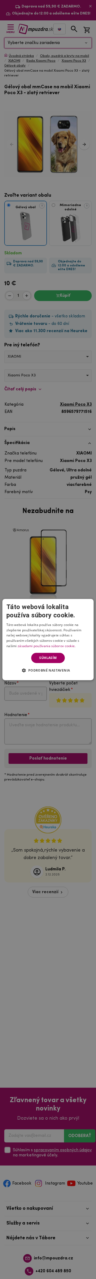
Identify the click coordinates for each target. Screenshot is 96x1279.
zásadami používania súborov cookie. (47, 646)
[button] (48, 670)
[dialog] (48, 639)
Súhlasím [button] (48, 657)
